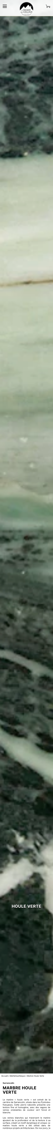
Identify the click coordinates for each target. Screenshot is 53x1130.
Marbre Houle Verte (35, 1076)
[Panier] (48, 6)
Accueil (4, 1076)
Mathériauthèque (17, 1076)
